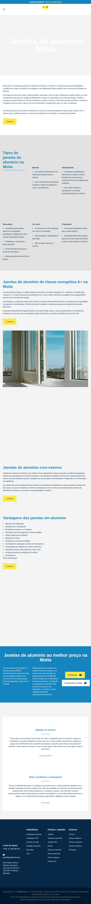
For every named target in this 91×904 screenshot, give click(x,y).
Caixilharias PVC (32, 838)
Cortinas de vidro (32, 842)
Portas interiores (54, 857)
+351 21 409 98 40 (11, 849)
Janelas (50, 834)
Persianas (72, 850)
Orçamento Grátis (73, 683)
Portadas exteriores (33, 846)
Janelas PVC (52, 842)
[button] (4, 899)
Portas (50, 846)
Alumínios (30, 850)
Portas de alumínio (54, 850)
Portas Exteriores (54, 854)
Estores (72, 834)
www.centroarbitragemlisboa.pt (68, 897)
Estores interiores (75, 846)
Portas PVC (52, 861)
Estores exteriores (75, 842)
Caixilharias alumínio (33, 834)
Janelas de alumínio (55, 838)
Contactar (9, 121)
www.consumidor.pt (63, 900)
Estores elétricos (75, 838)
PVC (28, 854)
